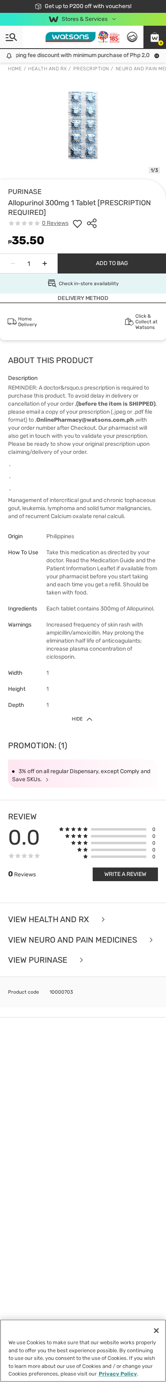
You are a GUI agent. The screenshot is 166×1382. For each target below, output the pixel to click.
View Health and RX (49, 919)
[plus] (45, 263)
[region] (83, 1350)
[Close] (156, 1330)
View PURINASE (38, 960)
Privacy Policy (118, 1374)
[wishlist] (77, 223)
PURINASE (25, 192)
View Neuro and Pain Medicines (73, 940)
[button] (154, 37)
